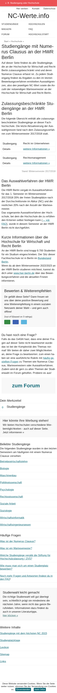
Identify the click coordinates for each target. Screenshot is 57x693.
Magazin (6, 29)
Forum (5, 34)
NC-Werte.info (28, 15)
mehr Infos (40, 689)
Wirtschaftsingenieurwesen (15, 524)
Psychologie (7, 489)
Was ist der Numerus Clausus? (17, 541)
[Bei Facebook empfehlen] (16, 322)
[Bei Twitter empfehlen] (24, 322)
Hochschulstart (39, 34)
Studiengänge (10, 24)
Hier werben (22, 8)
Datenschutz (49, 8)
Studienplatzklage (10, 640)
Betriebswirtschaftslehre (14, 461)
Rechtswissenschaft (11, 496)
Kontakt (35, 8)
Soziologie (6, 510)
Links (3, 661)
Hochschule (16, 41)
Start (6, 41)
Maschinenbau (8, 475)
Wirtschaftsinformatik (12, 517)
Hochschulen (37, 24)
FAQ (31, 29)
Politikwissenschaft (11, 482)
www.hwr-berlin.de (24, 273)
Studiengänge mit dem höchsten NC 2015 (23, 633)
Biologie (4, 468)
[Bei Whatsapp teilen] (7, 322)
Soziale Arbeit (8, 503)
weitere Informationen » (36, 148)
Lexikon (4, 647)
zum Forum (26, 385)
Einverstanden (23, 689)
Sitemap (4, 654)
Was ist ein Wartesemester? (16, 548)
